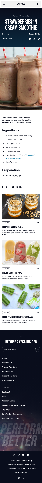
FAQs (4, 396)
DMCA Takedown (21, 472)
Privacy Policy (15, 460)
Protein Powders (9, 367)
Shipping (6, 410)
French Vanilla (24, 16)
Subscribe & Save (9, 376)
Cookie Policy (27, 460)
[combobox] (21, 478)
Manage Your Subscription (13, 405)
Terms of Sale (11, 468)
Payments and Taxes (10, 418)
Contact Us (6, 392)
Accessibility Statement (27, 468)
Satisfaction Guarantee (12, 414)
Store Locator (8, 380)
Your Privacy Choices (15, 464)
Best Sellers (7, 363)
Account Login (8, 401)
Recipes (15, 16)
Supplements (7, 371)
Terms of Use (30, 464)
